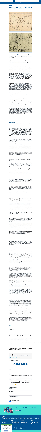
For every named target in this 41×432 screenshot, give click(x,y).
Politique (14, 2)
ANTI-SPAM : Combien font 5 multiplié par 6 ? (14, 396)
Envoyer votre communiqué (15, 422)
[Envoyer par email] (26, 364)
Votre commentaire (11, 391)
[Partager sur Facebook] (14, 364)
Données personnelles (24, 422)
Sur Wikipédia (23, 423)
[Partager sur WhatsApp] (22, 364)
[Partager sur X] (17, 364)
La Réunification (18, 2)
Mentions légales (24, 421)
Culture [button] (11, 2)
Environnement (26, 2)
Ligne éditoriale (4, 422)
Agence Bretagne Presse (19, 427)
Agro (23, 2)
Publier (13, 424)
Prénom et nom (10, 388)
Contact (4, 423)
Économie (21, 2)
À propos (4, 421)
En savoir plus (3, 428)
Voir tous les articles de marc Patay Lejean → (14, 357)
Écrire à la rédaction (14, 421)
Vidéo (29, 2)
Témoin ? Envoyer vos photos (15, 423)
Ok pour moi (6, 430)
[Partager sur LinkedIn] (19, 364)
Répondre (13, 371)
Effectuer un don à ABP (18, 410)
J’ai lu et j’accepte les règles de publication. (14, 400)
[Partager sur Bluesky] (24, 364)
